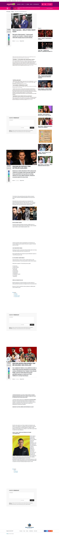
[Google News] (17, 41)
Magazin (19, 4)
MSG (15, 470)
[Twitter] (9, 36)
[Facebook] (9, 34)
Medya (31, 4)
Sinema (27, 4)
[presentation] (9, 8)
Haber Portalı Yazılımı (11, 533)
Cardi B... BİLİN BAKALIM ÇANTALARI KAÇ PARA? (24, 8)
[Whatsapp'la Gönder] (9, 39)
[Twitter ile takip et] (47, 531)
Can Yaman (15, 294)
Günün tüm (50, 8)
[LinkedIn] (9, 38)
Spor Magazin (36, 4)
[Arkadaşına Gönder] (9, 41)
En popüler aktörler (17, 296)
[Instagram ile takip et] (49, 531)
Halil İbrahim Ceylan (17, 295)
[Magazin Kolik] (11, 4)
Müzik (22, 4)
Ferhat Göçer (16, 471)
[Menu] (42, 4)
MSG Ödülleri (16, 472)
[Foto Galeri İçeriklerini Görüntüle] (52, 0)
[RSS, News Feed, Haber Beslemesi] (51, 531)
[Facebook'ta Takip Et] (45, 0)
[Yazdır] (9, 42)
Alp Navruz (15, 293)
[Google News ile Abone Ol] (43, 0)
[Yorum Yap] (9, 44)
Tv (25, 4)
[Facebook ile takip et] (45, 531)
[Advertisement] (24, 49)
